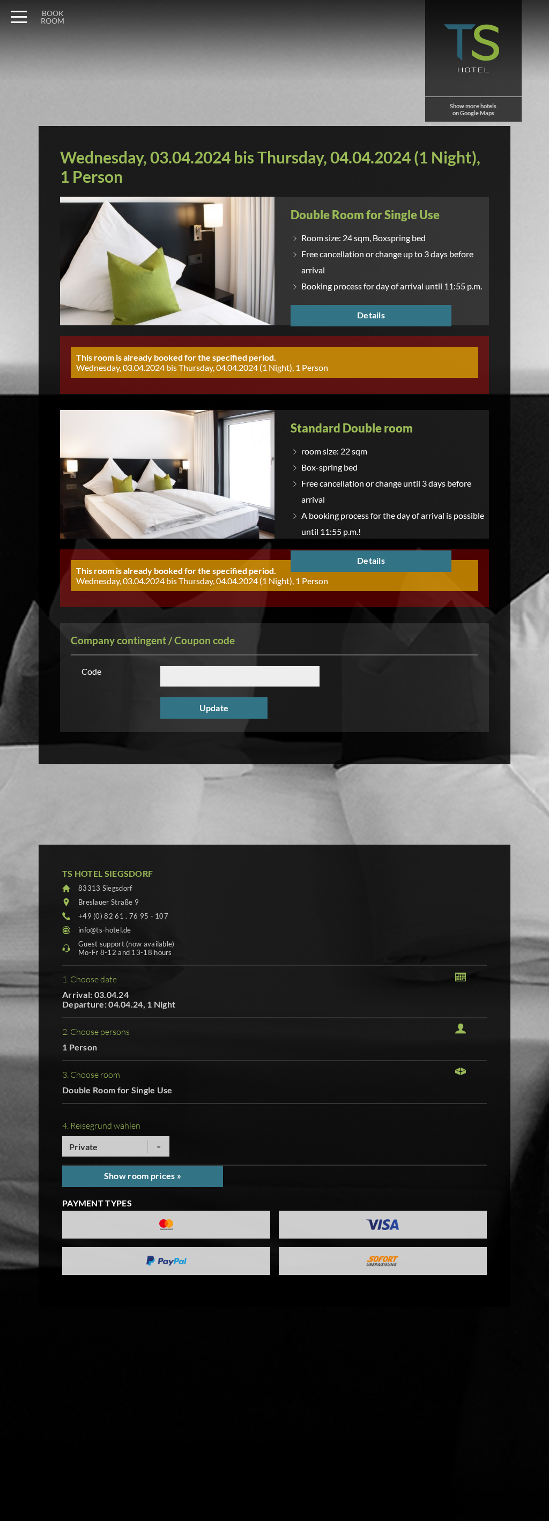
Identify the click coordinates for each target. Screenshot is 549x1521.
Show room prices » (142, 1175)
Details (371, 315)
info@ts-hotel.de (104, 930)
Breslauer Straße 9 (108, 902)
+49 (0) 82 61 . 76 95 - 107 (123, 916)
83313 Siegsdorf (105, 888)
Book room (52, 17)
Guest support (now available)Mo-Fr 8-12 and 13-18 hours (126, 948)
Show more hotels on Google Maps (473, 109)
